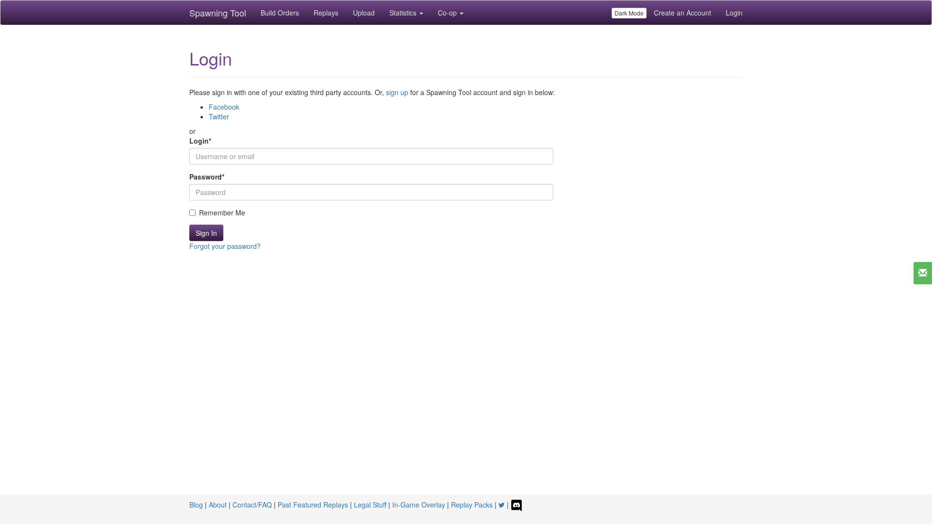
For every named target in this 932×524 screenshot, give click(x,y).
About (218, 504)
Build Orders (280, 12)
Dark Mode (629, 13)
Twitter (219, 116)
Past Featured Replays (313, 504)
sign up (397, 92)
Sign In (206, 233)
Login (734, 12)
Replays (326, 12)
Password (206, 176)
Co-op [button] (448, 12)
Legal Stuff (370, 504)
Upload (364, 12)
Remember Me (222, 212)
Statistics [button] (403, 12)
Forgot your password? (225, 246)
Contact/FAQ (252, 504)
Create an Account (682, 12)
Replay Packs (472, 504)
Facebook (224, 107)
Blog (196, 504)
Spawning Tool (217, 12)
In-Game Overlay (418, 504)
